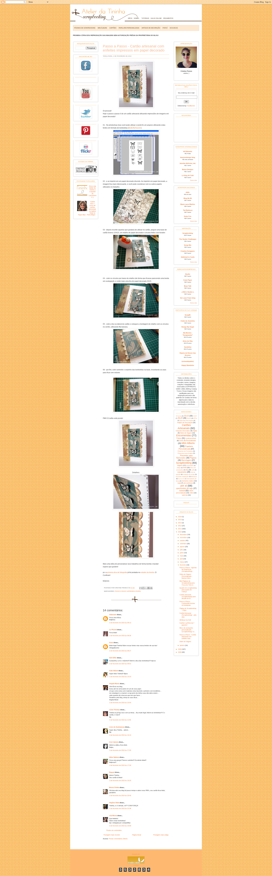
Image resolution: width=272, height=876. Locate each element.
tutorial (182, 491)
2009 (180, 649)
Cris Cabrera (113, 742)
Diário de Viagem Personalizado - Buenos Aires (185, 576)
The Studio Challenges (187, 239)
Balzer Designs (187, 169)
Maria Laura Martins (187, 204)
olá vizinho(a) (188, 483)
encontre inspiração (182, 476)
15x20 (195, 416)
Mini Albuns (188, 443)
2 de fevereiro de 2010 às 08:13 (120, 623)
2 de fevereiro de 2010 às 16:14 (120, 735)
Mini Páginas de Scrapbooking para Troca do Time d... (187, 583)
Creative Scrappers (188, 251)
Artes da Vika (188, 341)
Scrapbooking (187, 233)
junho (182, 553)
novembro (183, 537)
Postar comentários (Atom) (118, 839)
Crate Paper (187, 280)
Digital (195, 431)
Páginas (193, 458)
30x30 (189, 418)
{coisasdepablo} (188, 361)
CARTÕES (112, 28)
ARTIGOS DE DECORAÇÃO (151, 28)
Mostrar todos (193, 180)
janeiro (182, 645)
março (182, 562)
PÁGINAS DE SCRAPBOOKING (84, 28)
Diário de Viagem (186, 433)
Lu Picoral (113, 629)
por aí (183, 485)
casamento (181, 472)
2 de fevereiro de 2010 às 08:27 (120, 651)
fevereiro (183, 565)
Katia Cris (187, 216)
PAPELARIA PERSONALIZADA (129, 28)
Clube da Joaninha (188, 321)
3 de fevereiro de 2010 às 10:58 (120, 826)
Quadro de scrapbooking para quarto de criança (188, 589)
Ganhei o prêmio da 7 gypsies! (186, 624)
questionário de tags (184, 488)
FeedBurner (191, 106)
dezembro (183, 534)
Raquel (111, 772)
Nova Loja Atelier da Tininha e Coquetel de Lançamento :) (92, 191)
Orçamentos (168, 18)
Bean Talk (187, 286)
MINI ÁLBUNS (102, 28)
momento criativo (188, 481)
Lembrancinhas (190, 438)
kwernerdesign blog (187, 157)
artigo (178, 467)
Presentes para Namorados (184, 456)
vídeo (191, 493)
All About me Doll (185, 620)
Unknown (112, 614)
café (192, 470)
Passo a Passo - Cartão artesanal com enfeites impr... (187, 636)
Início (130, 18)
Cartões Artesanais (184, 426)
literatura (194, 476)
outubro (183, 540)
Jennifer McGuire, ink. (187, 163)
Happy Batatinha (187, 365)
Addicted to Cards (188, 257)
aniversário (189, 465)
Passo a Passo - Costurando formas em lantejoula (187, 603)
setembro (183, 543)
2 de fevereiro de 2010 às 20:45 (120, 795)
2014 (180, 519)
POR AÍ (165, 28)
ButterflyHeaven (135, 128)
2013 (180, 523)
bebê (184, 467)
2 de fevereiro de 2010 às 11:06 (120, 720)
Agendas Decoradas (186, 420)
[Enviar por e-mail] (140, 588)
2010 (180, 532)
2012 (180, 526)
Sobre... (137, 18)
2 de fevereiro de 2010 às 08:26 (120, 635)
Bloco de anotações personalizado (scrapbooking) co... (187, 629)
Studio (187, 274)
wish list (184, 495)
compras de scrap (189, 474)
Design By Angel (187, 327)
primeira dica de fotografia (117, 572)
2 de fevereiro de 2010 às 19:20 (120, 780)
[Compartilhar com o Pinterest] (151, 588)
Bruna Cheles (114, 787)
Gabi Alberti (113, 670)
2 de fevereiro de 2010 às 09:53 (120, 664)
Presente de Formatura (185, 451)
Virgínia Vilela (114, 802)
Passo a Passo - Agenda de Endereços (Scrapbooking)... (187, 569)
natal (179, 483)
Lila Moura (113, 815)
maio (182, 556)
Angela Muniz (114, 683)
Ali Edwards (187, 151)
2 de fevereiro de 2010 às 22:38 (120, 808)
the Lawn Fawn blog (187, 298)
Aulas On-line (156, 18)
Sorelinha (187, 347)
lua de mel (181, 478)
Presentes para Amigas (185, 453)
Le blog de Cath (188, 175)
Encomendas (183, 435)
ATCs (195, 418)
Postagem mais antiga (160, 835)
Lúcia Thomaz (114, 710)
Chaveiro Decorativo (183, 431)
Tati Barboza (187, 210)
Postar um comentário (114, 830)
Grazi (111, 642)
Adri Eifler (113, 658)
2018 (180, 516)
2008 (180, 652)
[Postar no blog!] (143, 588)
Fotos (179, 438)
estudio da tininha (147, 572)
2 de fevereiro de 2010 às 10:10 (120, 676)
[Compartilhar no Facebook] (148, 588)
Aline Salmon (114, 757)
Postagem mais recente (112, 835)
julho (181, 550)
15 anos (178, 416)
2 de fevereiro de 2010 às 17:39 (120, 765)
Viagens (180, 465)
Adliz (188, 192)
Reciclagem (186, 460)
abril (181, 559)
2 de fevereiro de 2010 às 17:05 (120, 750)
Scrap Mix (187, 245)
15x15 (186, 416)
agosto (182, 546)
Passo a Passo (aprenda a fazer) (128, 591)
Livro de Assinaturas (117, 727)
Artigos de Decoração (184, 422)
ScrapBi (188, 315)
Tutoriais (145, 18)
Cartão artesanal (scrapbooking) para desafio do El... (187, 596)
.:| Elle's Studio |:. (187, 292)
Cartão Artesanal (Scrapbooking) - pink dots (187, 615)
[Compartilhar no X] (145, 588)
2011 (180, 529)
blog (187, 470)
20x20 (180, 418)
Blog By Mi (188, 198)
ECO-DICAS (174, 28)
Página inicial (136, 835)
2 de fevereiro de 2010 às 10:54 (120, 702)
